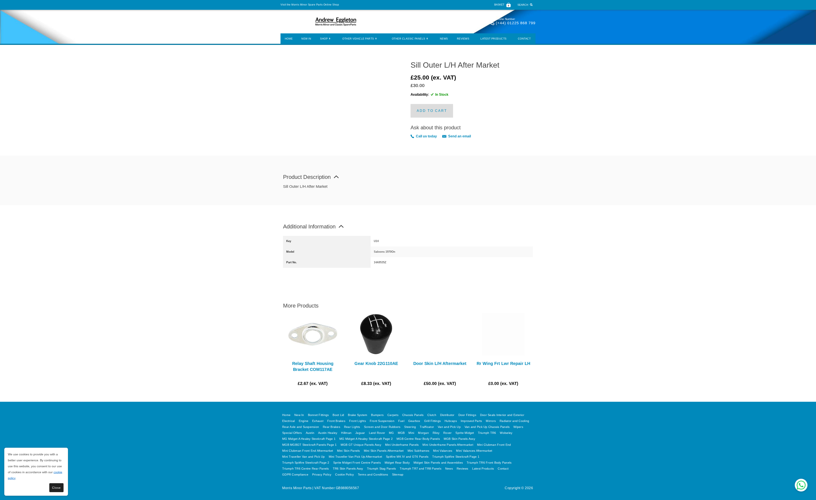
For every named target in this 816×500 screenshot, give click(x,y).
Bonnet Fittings (318, 415)
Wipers (518, 427)
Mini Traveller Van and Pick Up (303, 456)
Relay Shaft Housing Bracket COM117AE (312, 366)
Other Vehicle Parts (358, 38)
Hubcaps (451, 421)
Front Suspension (382, 421)
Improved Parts (471, 421)
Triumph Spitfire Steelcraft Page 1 (455, 456)
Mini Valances (442, 450)
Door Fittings (467, 415)
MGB (401, 432)
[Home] (335, 22)
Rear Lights (352, 427)
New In (306, 38)
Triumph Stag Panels (381, 468)
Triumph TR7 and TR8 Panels (420, 468)
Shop (324, 38)
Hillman (346, 432)
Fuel (401, 421)
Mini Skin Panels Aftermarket (384, 450)
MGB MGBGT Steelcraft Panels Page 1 (309, 444)
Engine (304, 421)
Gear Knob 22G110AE (376, 363)
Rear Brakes (331, 427)
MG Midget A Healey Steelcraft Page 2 (366, 438)
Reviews (463, 38)
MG (391, 432)
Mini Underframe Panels (402, 444)
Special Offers (292, 432)
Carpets (392, 415)
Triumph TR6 (487, 432)
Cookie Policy (344, 474)
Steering (410, 427)
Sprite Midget (464, 432)
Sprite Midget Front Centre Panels (357, 462)
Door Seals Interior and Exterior (502, 415)
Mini (411, 432)
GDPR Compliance (295, 474)
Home (289, 38)
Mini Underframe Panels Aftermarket (447, 444)
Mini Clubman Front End (494, 444)
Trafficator (427, 427)
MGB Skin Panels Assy (459, 438)
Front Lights (357, 421)
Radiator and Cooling (514, 421)
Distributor (447, 415)
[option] (312, 349)
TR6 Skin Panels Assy (348, 468)
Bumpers (377, 415)
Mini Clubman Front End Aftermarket (307, 450)
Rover (447, 432)
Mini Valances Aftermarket (474, 450)
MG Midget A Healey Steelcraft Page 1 (309, 438)
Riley (436, 432)
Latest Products (493, 38)
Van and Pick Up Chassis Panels (487, 427)
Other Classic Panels (408, 38)
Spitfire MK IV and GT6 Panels (407, 456)
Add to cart (432, 111)
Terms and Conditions (373, 474)
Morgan (423, 432)
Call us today (426, 136)
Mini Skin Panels (348, 450)
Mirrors (491, 421)
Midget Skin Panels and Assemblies (438, 462)
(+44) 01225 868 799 (516, 23)
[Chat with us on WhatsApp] (801, 485)
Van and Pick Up (449, 427)
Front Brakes (336, 421)
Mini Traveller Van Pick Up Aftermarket (355, 456)
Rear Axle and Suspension (300, 427)
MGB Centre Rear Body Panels (418, 438)
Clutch (431, 415)
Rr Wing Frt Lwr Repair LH (503, 363)
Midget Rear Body (397, 462)
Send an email (459, 136)
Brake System (357, 415)
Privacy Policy (322, 474)
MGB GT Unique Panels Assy (361, 444)
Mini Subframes (418, 450)
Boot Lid (338, 415)
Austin (310, 432)
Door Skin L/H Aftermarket (439, 363)
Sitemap (398, 474)
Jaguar (360, 432)
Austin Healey (327, 432)
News (444, 38)
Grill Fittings (432, 421)
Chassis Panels (413, 415)
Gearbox (414, 421)
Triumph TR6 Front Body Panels (489, 462)
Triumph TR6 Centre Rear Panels (305, 468)
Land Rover (377, 432)
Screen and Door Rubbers (382, 427)
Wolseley (506, 432)
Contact (524, 38)
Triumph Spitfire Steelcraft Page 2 (305, 462)
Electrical (288, 421)
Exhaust (317, 421)
